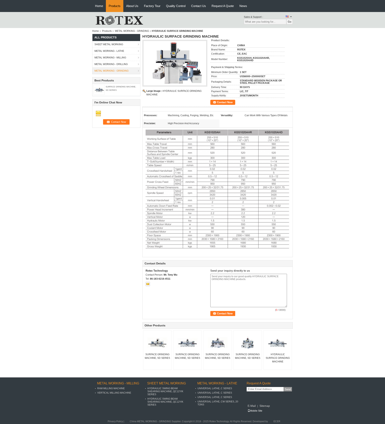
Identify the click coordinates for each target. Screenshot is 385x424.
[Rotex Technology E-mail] (148, 284)
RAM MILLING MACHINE (111, 388)
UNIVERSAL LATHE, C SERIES (215, 388)
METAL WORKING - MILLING (110, 57)
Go (289, 21)
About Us (132, 6)
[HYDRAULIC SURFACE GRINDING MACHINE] (278, 343)
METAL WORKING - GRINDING (132, 31)
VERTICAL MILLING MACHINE (114, 392)
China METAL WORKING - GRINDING (150, 421)
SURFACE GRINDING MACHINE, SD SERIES (157, 356)
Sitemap (264, 405)
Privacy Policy (115, 421)
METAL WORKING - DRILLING (111, 64)
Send (288, 389)
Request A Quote (223, 6)
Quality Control (175, 6)
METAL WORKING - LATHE (109, 51)
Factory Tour (152, 6)
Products (115, 6)
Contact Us (198, 6)
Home (99, 6)
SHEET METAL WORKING (108, 44)
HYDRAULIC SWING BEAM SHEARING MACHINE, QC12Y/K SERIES (165, 391)
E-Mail (252, 405)
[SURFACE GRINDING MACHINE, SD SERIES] (99, 89)
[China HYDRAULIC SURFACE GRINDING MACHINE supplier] (175, 63)
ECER (277, 421)
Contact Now (225, 102)
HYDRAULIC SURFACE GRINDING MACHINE (278, 358)
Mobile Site (256, 410)
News (243, 6)
